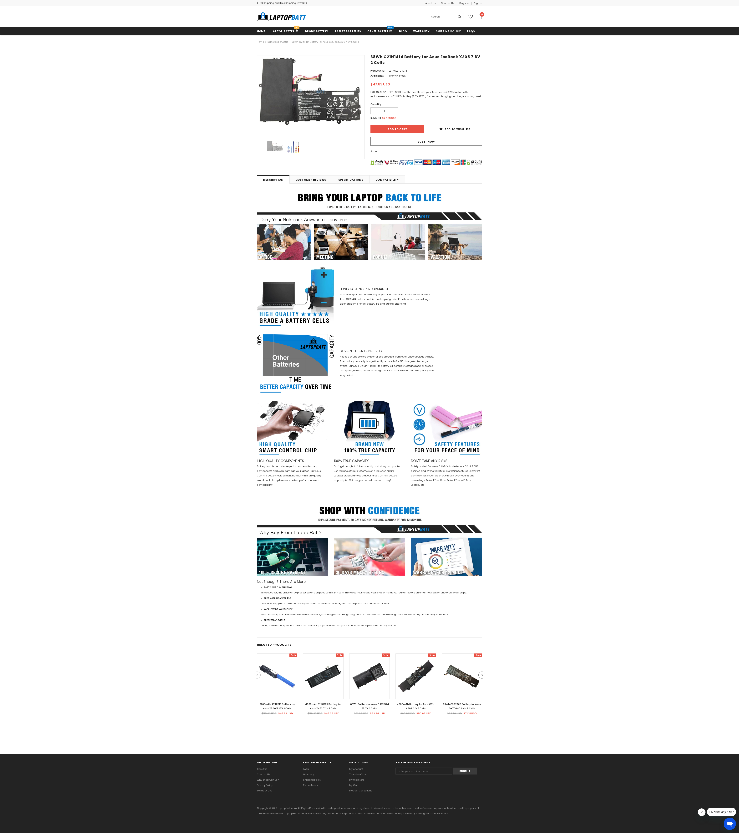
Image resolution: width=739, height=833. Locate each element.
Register (464, 3)
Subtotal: (375, 118)
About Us (430, 3)
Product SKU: (377, 70)
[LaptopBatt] (282, 16)
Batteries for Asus (278, 41)
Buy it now (426, 142)
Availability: (377, 75)
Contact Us (447, 3)
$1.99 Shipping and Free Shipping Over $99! (282, 3)
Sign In (478, 3)
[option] (311, 91)
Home (260, 41)
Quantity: (376, 104)
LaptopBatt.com (287, 808)
